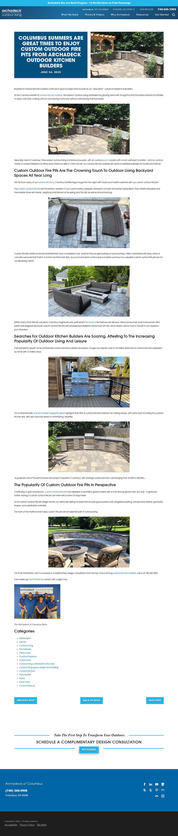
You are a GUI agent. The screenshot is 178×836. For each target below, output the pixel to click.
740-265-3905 (167, 9)
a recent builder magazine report (49, 413)
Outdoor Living (26, 646)
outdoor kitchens (46, 183)
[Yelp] (151, 790)
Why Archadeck (120, 15)
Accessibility (11, 825)
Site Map (42, 825)
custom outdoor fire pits (29, 189)
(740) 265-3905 (16, 791)
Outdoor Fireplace (28, 657)
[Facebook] (144, 784)
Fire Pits (22, 642)
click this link (34, 580)
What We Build (69, 15)
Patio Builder (25, 675)
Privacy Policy (27, 825)
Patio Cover (24, 653)
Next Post (155, 701)
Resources (142, 15)
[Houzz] (144, 790)
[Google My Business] (163, 784)
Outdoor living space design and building (38, 668)
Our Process (146, 10)
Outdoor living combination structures (36, 664)
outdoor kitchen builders (51, 95)
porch (105, 160)
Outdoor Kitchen (27, 671)
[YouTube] (157, 784)
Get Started (162, 15)
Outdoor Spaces (27, 686)
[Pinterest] (157, 790)
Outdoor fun (25, 660)
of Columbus (95, 10)
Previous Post (25, 701)
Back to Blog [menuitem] (91, 701)
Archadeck (90, 322)
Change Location (122, 10)
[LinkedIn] (151, 784)
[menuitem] (69, 15)
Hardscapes (25, 638)
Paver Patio (24, 682)
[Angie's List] (163, 790)
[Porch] (157, 796)
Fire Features (25, 649)
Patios (22, 679)
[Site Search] (173, 15)
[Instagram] (163, 796)
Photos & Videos (94, 15)
